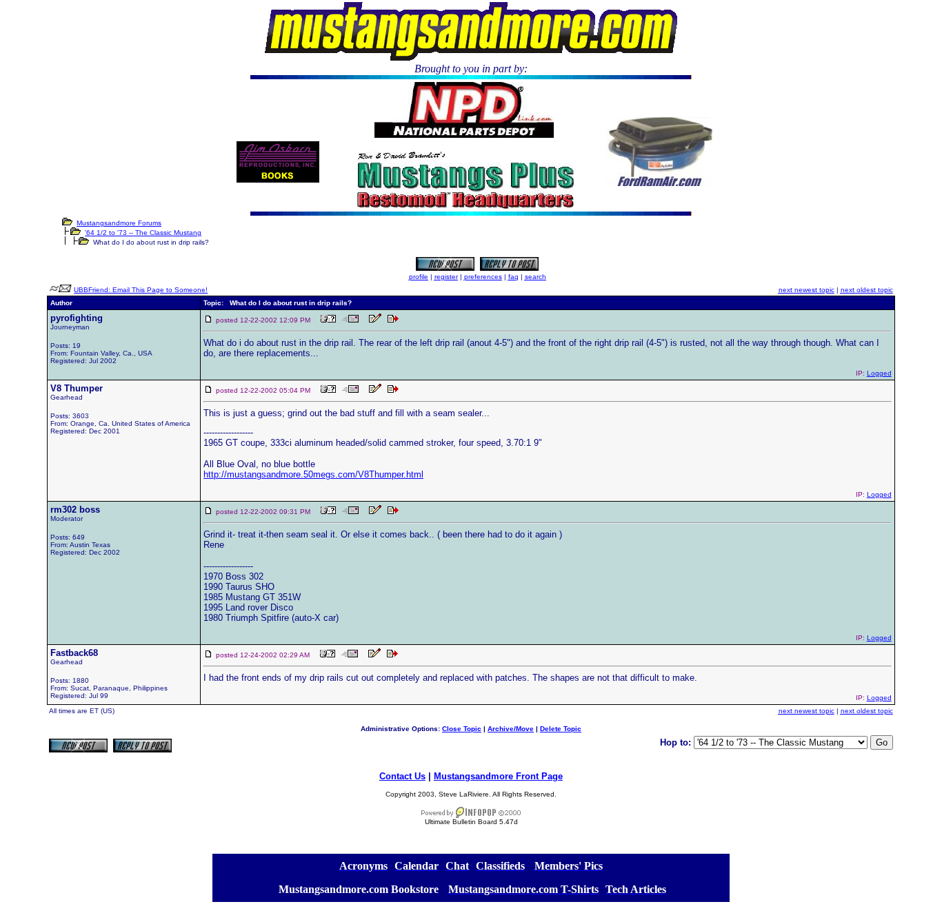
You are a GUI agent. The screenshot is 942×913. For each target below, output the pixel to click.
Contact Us (402, 776)
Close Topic (461, 728)
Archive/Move (511, 728)
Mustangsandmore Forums (119, 223)
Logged (879, 373)
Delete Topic (560, 728)
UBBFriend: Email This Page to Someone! (141, 290)
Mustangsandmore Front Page (498, 776)
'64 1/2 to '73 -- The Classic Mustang (143, 232)
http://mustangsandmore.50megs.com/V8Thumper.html (313, 474)
